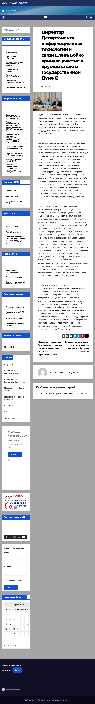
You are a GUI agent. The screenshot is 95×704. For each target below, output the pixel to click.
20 (22, 629)
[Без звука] (22, 537)
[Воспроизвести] (7, 537)
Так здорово (9, 418)
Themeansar (66, 700)
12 (18, 624)
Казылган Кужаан (67, 372)
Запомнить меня (14, 581)
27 (22, 634)
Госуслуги (8, 365)
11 (14, 624)
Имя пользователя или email (14, 550)
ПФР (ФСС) (9, 406)
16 (6, 629)
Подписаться (12, 30)
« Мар (6, 645)
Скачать (17, 670)
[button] (87, 17)
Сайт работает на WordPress (35, 700)
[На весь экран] (25, 537)
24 (10, 634)
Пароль (7, 566)
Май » (13, 645)
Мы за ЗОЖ (9, 347)
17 (10, 629)
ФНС (6, 412)
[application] (15, 532)
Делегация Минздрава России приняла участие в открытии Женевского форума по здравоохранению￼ (50, 348)
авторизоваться (81, 394)
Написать (15, 455)
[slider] (14, 537)
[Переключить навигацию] (46, 17)
